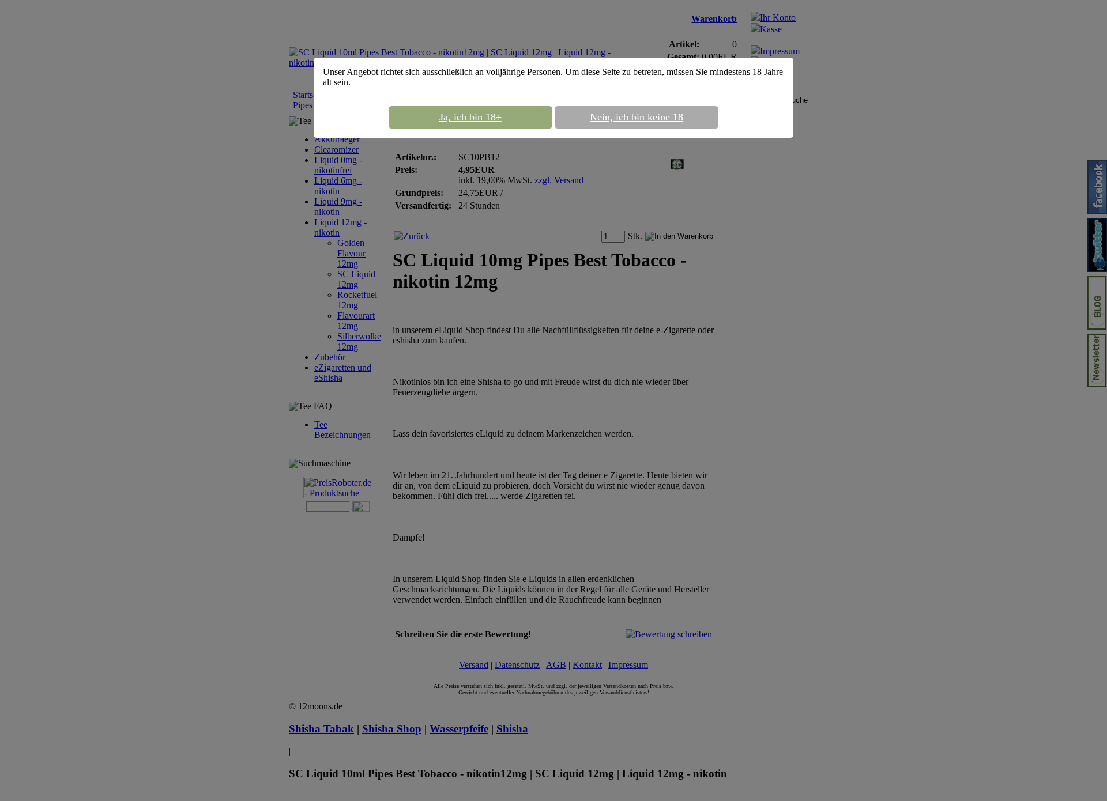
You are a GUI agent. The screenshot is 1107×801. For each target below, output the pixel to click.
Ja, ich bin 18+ (470, 117)
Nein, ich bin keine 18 (636, 117)
